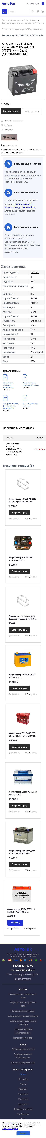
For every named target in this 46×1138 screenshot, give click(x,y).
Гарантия (23, 1089)
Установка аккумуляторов (23, 1062)
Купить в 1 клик (33, 111)
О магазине (23, 1094)
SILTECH (35, 272)
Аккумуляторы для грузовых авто (23, 1004)
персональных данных (10, 1129)
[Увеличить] (23, 79)
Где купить (23, 1104)
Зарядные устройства (23, 1038)
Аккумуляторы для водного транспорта (23, 1023)
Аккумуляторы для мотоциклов (23, 1016)
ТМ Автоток (23, 1114)
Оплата (23, 1084)
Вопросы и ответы (23, 1109)
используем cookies (12, 1123)
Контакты (23, 1099)
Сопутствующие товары (23, 1011)
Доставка (23, 1079)
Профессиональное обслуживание (23, 1056)
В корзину (15, 923)
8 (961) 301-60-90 (23, 965)
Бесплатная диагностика (23, 1049)
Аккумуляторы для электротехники (23, 1031)
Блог (23, 1119)
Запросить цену (11, 111)
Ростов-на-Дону (34, 4)
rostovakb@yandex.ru (23, 970)
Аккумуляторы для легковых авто (23, 996)
